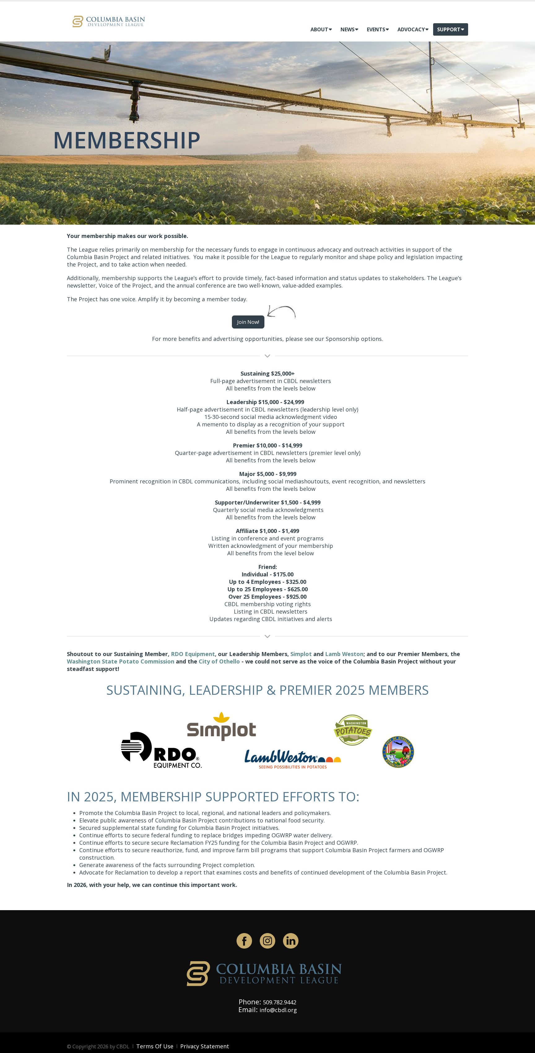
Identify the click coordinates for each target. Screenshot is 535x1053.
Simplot (301, 654)
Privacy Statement (204, 1046)
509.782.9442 (279, 1002)
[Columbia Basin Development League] (110, 21)
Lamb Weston (344, 654)
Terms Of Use (154, 1046)
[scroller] (524, 1045)
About (319, 29)
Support (448, 29)
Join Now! (248, 322)
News (347, 29)
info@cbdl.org (278, 1010)
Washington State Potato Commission (120, 661)
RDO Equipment (193, 654)
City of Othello (219, 661)
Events (376, 29)
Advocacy (411, 29)
